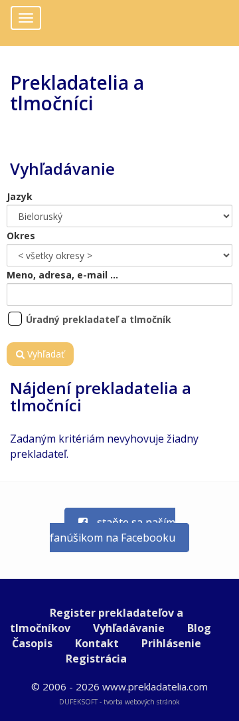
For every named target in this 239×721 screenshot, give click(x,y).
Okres (21, 235)
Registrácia (96, 658)
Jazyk (20, 196)
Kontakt (97, 643)
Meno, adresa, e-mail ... (62, 274)
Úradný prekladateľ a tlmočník (98, 319)
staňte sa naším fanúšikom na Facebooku (112, 530)
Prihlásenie (171, 643)
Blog (199, 628)
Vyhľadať (44, 354)
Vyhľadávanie (129, 628)
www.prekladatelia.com (155, 686)
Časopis (32, 643)
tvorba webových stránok (142, 701)
